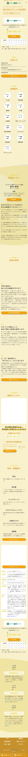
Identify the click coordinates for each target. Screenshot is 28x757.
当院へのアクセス (13, 379)
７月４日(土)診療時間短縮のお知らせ (11, 69)
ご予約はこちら (9, 451)
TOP (7, 738)
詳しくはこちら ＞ (12, 616)
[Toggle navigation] (26, 1)
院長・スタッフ (21, 741)
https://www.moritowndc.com (15, 582)
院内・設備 (7, 744)
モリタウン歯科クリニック (16, 749)
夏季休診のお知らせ (6, 65)
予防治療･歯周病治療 (13, 313)
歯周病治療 (7, 741)
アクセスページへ (13, 566)
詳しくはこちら (13, 539)
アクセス (20, 744)
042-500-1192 (15, 31)
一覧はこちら (13, 76)
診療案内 (20, 738)
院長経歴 (13, 199)
